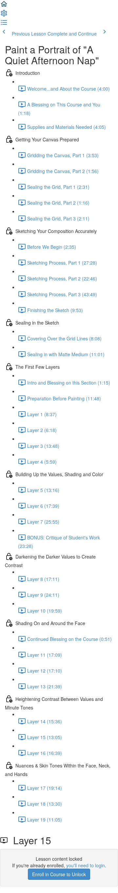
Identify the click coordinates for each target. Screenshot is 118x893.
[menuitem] (4, 15)
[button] (4, 6)
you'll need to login (85, 865)
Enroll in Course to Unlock (59, 874)
